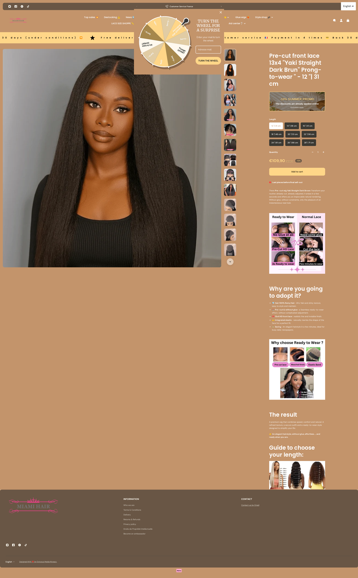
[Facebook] (16, 6)
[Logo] (18, 20)
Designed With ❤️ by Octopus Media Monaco (38, 562)
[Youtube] (22, 6)
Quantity (273, 152)
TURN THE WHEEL (208, 60)
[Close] (220, 12)
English (9, 562)
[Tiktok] (28, 6)
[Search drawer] (334, 20)
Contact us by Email (250, 505)
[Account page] (341, 20)
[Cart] (348, 20)
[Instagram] (10, 6)
